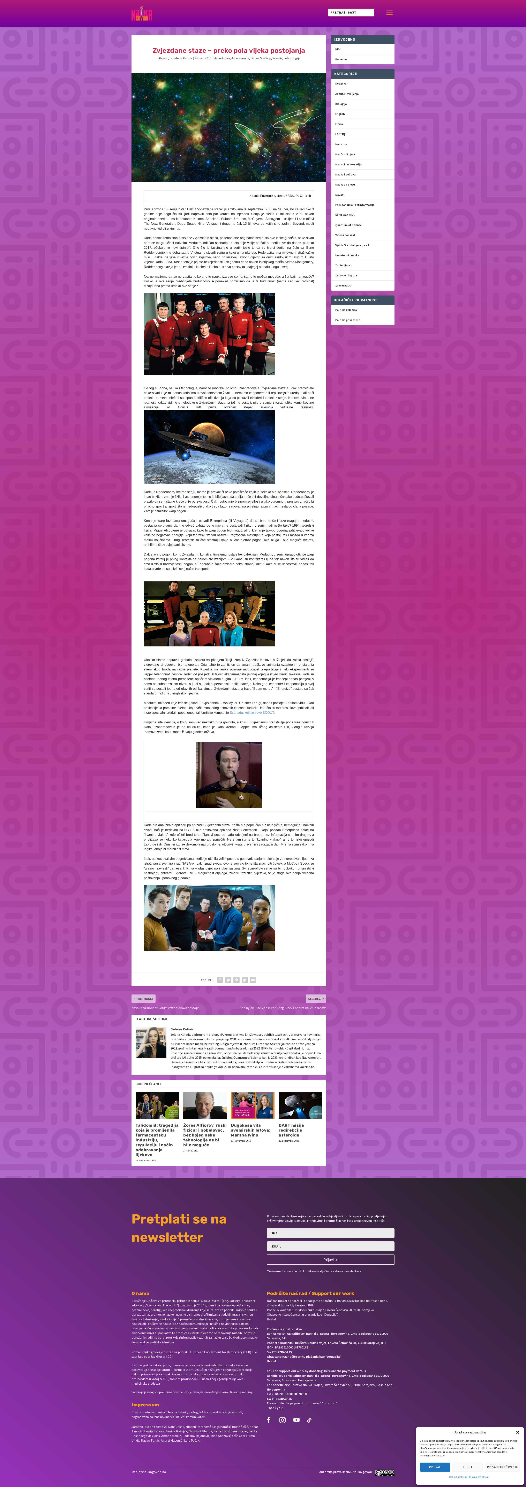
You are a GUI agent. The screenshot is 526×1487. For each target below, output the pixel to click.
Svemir (277, 58)
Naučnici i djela (345, 154)
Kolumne (341, 59)
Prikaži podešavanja (502, 1467)
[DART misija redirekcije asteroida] (300, 1105)
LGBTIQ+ (341, 134)
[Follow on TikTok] (309, 1420)
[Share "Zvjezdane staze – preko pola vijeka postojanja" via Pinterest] (236, 980)
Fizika (254, 58)
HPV (337, 49)
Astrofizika (222, 58)
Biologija (341, 104)
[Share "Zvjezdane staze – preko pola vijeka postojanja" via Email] (253, 980)
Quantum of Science (348, 225)
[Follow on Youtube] (296, 1420)
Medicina (341, 144)
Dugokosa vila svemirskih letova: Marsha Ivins (250, 1130)
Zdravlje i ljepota (346, 275)
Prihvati (435, 1467)
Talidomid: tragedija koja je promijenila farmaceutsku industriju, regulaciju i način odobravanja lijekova (157, 1140)
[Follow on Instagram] (282, 1420)
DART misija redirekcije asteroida (291, 1130)
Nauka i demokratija (348, 164)
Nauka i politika (345, 174)
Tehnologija (291, 58)
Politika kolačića (346, 310)
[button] (518, 1432)
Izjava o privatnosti (479, 1476)
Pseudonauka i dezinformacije (354, 205)
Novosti (340, 195)
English (340, 114)
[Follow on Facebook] (268, 1420)
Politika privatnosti (348, 320)
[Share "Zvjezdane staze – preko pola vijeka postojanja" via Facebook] (220, 980)
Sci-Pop (265, 58)
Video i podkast (345, 235)
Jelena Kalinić (183, 58)
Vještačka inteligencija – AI (352, 245)
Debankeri (341, 83)
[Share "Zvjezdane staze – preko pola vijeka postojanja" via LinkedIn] (245, 980)
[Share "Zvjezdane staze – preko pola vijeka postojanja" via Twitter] (228, 980)
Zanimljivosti (344, 265)
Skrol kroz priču (345, 215)
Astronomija (240, 58)
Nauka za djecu (345, 184)
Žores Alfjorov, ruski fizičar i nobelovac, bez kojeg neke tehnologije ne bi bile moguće (205, 1135)
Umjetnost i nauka (347, 255)
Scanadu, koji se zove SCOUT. (252, 712)
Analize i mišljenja (347, 94)
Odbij (467, 1467)
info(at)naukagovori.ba (149, 1472)
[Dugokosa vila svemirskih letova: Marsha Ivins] (253, 1105)
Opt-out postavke (458, 1476)
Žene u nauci (343, 285)
